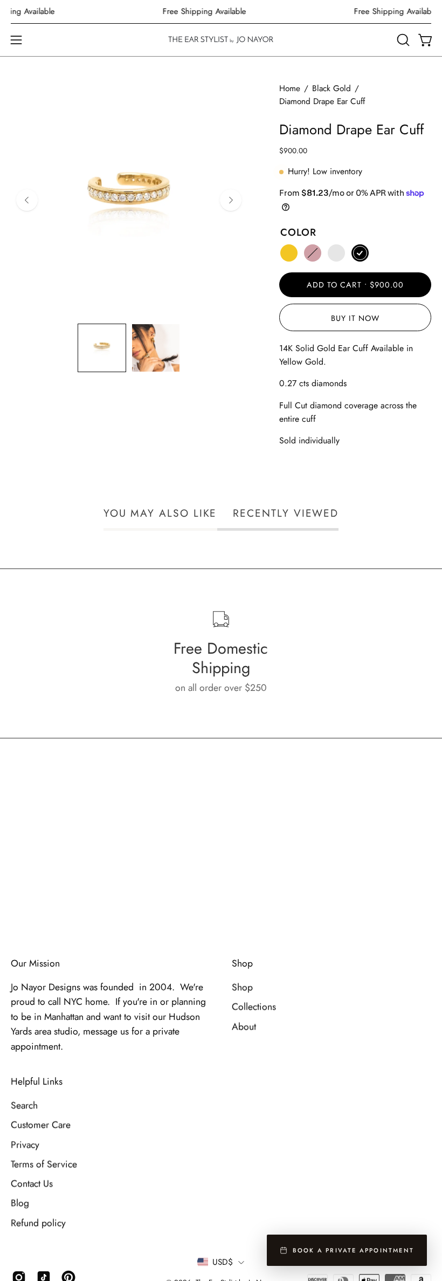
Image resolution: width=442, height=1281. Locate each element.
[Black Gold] (360, 253)
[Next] (230, 200)
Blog (20, 1203)
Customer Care (41, 1125)
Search (24, 1106)
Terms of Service (44, 1164)
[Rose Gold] (312, 253)
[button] (402, 39)
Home (289, 88)
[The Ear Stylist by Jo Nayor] (221, 40)
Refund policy (38, 1223)
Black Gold (331, 88)
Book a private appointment (353, 1250)
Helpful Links (37, 1082)
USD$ (222, 1262)
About (244, 1026)
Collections (254, 1007)
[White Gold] (336, 253)
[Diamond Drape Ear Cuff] (102, 348)
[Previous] (27, 200)
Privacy (25, 1145)
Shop (242, 963)
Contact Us (32, 1184)
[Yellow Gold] (289, 253)
